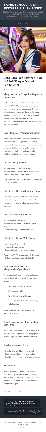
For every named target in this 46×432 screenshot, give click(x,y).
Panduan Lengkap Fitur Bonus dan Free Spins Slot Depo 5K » (23, 412)
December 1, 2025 (10, 89)
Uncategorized (17, 391)
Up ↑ (24, 427)
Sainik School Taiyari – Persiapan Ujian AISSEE (23, 6)
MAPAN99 (17, 115)
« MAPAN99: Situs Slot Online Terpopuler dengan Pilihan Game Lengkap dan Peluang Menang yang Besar (20, 403)
